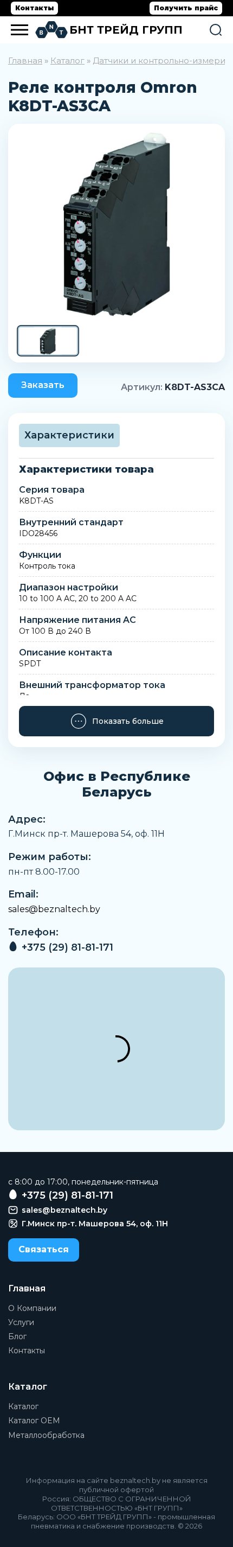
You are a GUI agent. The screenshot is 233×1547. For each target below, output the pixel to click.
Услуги (21, 1322)
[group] (116, 224)
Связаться (43, 1249)
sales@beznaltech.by (54, 909)
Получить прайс (186, 8)
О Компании (32, 1308)
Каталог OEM (34, 1420)
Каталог (67, 60)
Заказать (42, 385)
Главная (25, 60)
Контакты (34, 8)
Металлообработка (46, 1435)
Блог (17, 1336)
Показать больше (128, 721)
